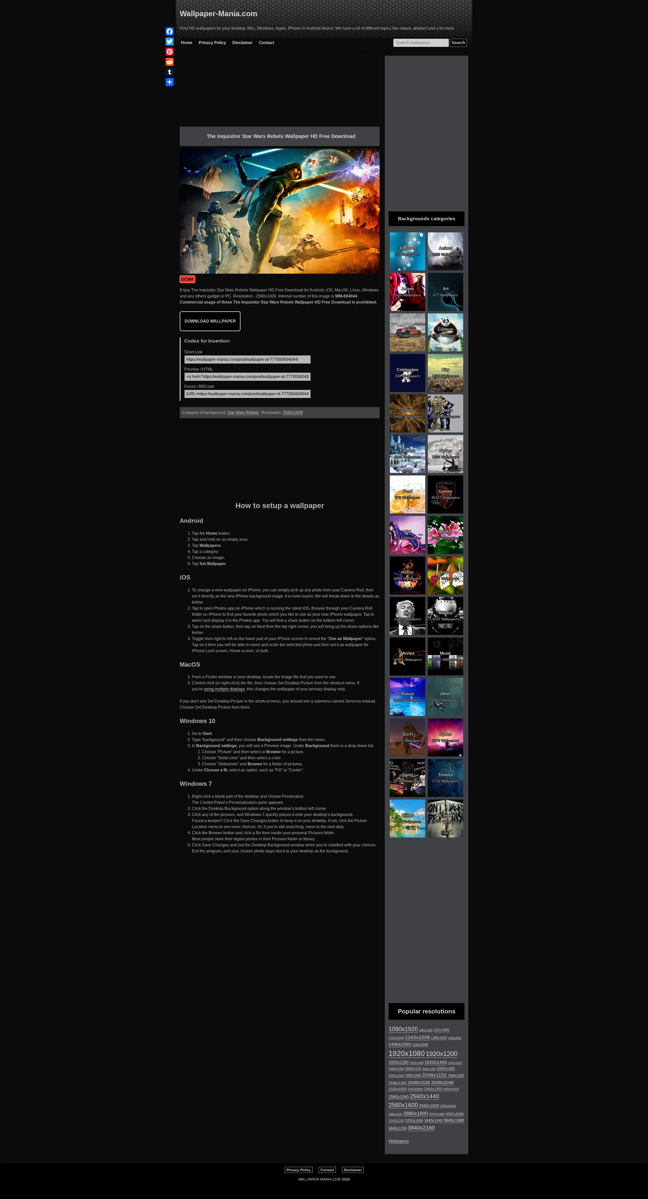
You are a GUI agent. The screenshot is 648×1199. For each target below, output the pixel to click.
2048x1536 (419, 1082)
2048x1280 (456, 1075)
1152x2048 (396, 1038)
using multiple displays (224, 689)
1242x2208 (417, 1037)
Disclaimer (242, 43)
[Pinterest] (170, 52)
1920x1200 (441, 1053)
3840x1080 (453, 1120)
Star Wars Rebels (243, 412)
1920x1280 (399, 1062)
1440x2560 (400, 1044)
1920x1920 (455, 1062)
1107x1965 (441, 1030)
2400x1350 (433, 1089)
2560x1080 (399, 1097)
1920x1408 (416, 1062)
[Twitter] (170, 41)
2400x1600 (451, 1089)
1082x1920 (426, 1030)
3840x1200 (398, 1128)
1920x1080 (407, 1053)
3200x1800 (414, 1120)
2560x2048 (448, 1106)
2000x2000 (413, 1075)
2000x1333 (446, 1068)
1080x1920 (403, 1029)
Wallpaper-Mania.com (218, 13)
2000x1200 (429, 1068)
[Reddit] (170, 62)
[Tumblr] (170, 72)
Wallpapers (399, 1141)
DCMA (187, 279)
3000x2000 (455, 1114)
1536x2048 (420, 1045)
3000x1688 (437, 1114)
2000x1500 (396, 1075)
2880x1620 (395, 1114)
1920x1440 (435, 1062)
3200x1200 (396, 1121)
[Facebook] (170, 31)
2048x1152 (434, 1075)
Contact (266, 43)
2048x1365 (398, 1083)
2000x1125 (413, 1069)
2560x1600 (293, 412)
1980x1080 (396, 1069)
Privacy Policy (212, 43)
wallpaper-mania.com (319, 1179)
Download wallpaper (210, 321)
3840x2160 (421, 1128)
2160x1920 (398, 1089)
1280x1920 (439, 1038)
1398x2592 (454, 1038)
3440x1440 (433, 1120)
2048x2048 (442, 1082)
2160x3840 (415, 1089)
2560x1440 (424, 1096)
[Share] (170, 82)
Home (186, 43)
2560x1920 (429, 1106)
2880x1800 (415, 1113)
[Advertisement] (280, 91)
